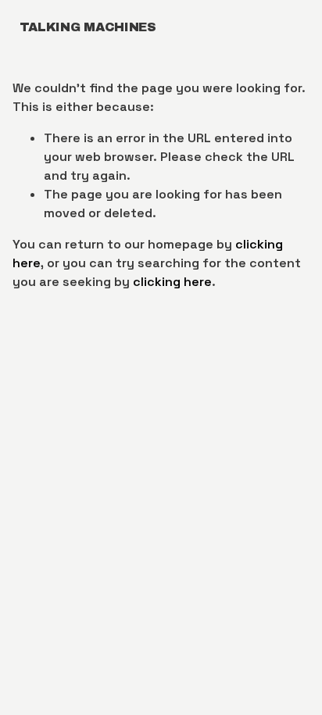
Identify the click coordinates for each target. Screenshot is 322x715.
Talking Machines (88, 27)
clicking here (172, 281)
